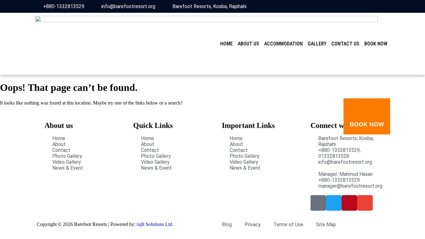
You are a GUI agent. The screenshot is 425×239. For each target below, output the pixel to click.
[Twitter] (335, 7)
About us (248, 44)
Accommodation (283, 44)
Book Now (375, 44)
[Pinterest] (347, 7)
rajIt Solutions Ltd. (155, 224)
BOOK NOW (367, 124)
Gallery (317, 44)
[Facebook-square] (324, 7)
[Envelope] (358, 7)
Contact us (345, 44)
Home (226, 44)
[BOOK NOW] (367, 108)
